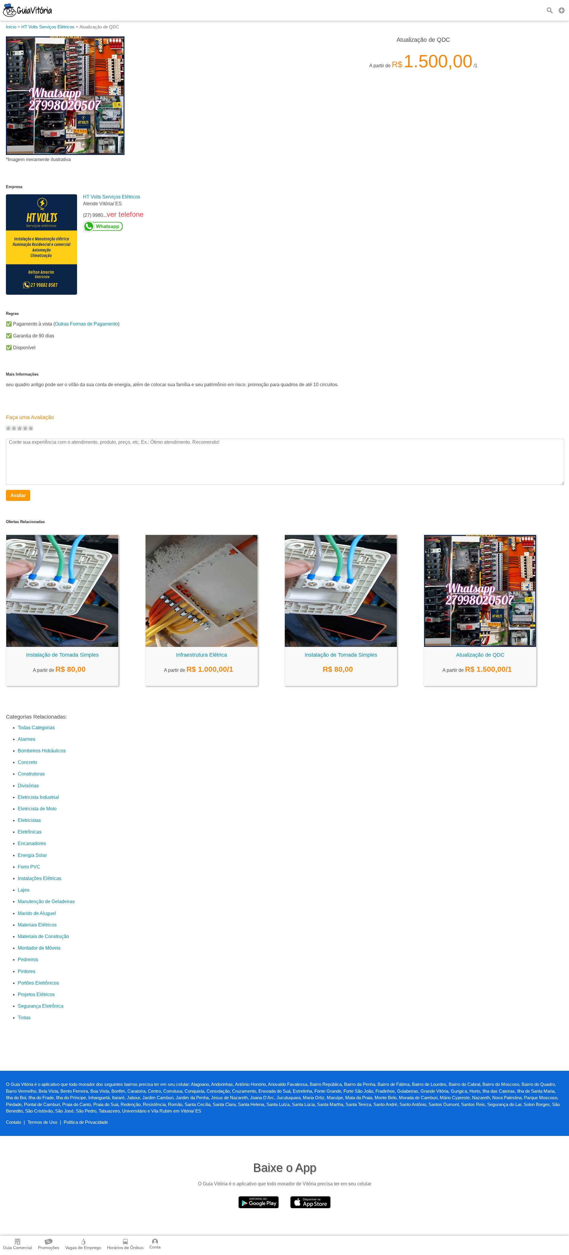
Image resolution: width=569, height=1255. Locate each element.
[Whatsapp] (113, 227)
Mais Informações (22, 374)
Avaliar (18, 495)
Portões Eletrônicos (38, 982)
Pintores (26, 971)
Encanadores (32, 843)
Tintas (24, 1017)
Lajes (23, 889)
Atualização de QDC (480, 655)
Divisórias (28, 785)
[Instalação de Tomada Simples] (62, 645)
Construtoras (31, 773)
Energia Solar (32, 855)
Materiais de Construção (43, 936)
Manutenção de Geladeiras (46, 901)
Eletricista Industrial (38, 797)
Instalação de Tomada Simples (62, 655)
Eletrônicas (29, 831)
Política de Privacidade (86, 1122)
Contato (13, 1122)
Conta (155, 1247)
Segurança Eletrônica (40, 1006)
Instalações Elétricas (39, 878)
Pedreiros (28, 959)
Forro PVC (29, 866)
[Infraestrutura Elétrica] (202, 645)
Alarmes (26, 739)
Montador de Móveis (39, 948)
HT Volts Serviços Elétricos (111, 196)
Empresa (14, 187)
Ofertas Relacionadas (25, 522)
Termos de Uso (42, 1122)
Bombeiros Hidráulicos (42, 750)
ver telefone (125, 214)
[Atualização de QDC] (480, 645)
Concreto (27, 762)
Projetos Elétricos (36, 994)
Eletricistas (29, 820)
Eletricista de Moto (37, 808)
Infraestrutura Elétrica (201, 655)
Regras (12, 313)
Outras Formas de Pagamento (86, 323)
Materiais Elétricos (37, 924)
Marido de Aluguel (37, 913)
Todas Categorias (36, 727)
